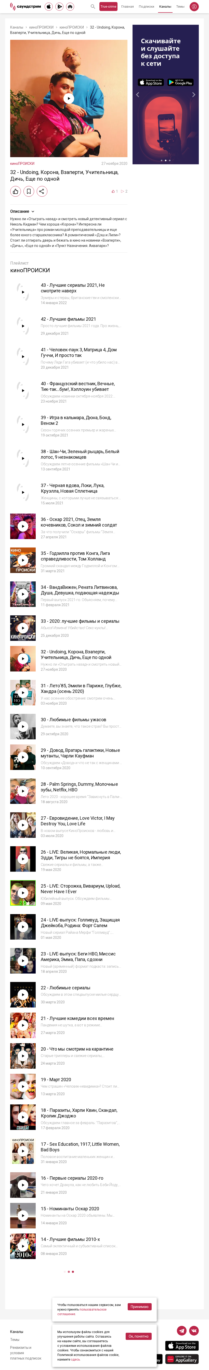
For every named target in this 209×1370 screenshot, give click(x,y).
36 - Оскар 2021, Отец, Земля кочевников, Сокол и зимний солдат (79, 522)
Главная (127, 6)
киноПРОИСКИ (41, 27)
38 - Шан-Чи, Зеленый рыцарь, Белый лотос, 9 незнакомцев (80, 454)
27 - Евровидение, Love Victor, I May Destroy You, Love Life (78, 821)
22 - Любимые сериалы (65, 987)
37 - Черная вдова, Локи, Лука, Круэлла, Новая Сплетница (72, 488)
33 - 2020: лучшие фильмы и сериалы (80, 621)
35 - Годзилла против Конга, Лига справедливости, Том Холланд (75, 556)
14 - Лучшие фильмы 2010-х (70, 1239)
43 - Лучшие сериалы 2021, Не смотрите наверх (73, 288)
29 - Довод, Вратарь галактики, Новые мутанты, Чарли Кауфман (80, 753)
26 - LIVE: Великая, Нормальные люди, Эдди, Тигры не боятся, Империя (81, 855)
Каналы (165, 6)
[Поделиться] (42, 191)
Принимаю (140, 1307)
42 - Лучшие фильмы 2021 (68, 319)
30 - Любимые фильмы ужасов (73, 719)
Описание (19, 211)
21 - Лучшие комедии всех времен (77, 1018)
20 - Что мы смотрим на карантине (77, 1049)
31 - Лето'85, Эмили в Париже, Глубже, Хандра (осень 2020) (81, 688)
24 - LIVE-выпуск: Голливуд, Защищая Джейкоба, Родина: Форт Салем (80, 922)
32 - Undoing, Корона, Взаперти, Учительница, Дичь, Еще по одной (76, 654)
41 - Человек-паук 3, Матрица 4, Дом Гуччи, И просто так (79, 352)
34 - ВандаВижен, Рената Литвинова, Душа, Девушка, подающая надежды (80, 590)
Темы (180, 6)
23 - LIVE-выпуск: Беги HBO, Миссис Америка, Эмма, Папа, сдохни (78, 956)
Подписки (146, 6)
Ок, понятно (139, 1336)
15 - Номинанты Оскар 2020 (70, 1208)
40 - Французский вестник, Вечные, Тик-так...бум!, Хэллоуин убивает (78, 386)
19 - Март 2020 (56, 1079)
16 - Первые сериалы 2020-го (72, 1178)
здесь (75, 1359)
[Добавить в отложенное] (28, 191)
